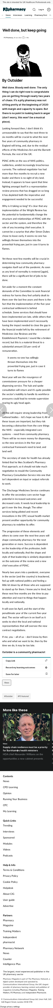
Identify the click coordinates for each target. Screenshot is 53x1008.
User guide (9, 899)
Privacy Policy (10, 875)
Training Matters (12, 931)
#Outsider (8, 696)
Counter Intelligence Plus (12, 961)
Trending (7, 825)
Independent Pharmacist (36, 992)
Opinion (7, 793)
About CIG (8, 893)
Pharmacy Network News (13, 951)
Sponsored (9, 837)
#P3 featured (23, 696)
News (6, 781)
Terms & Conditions (13, 869)
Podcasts (8, 855)
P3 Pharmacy (15, 992)
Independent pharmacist (10, 940)
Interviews (8, 831)
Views (6, 682)
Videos (6, 849)
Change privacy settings (10, 1006)
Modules (7, 843)
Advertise (8, 905)
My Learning (9, 811)
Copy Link (10, 661)
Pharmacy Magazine (8, 923)
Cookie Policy (10, 881)
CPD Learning (10, 787)
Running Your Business (15, 799)
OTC (5, 805)
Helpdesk (8, 887)
